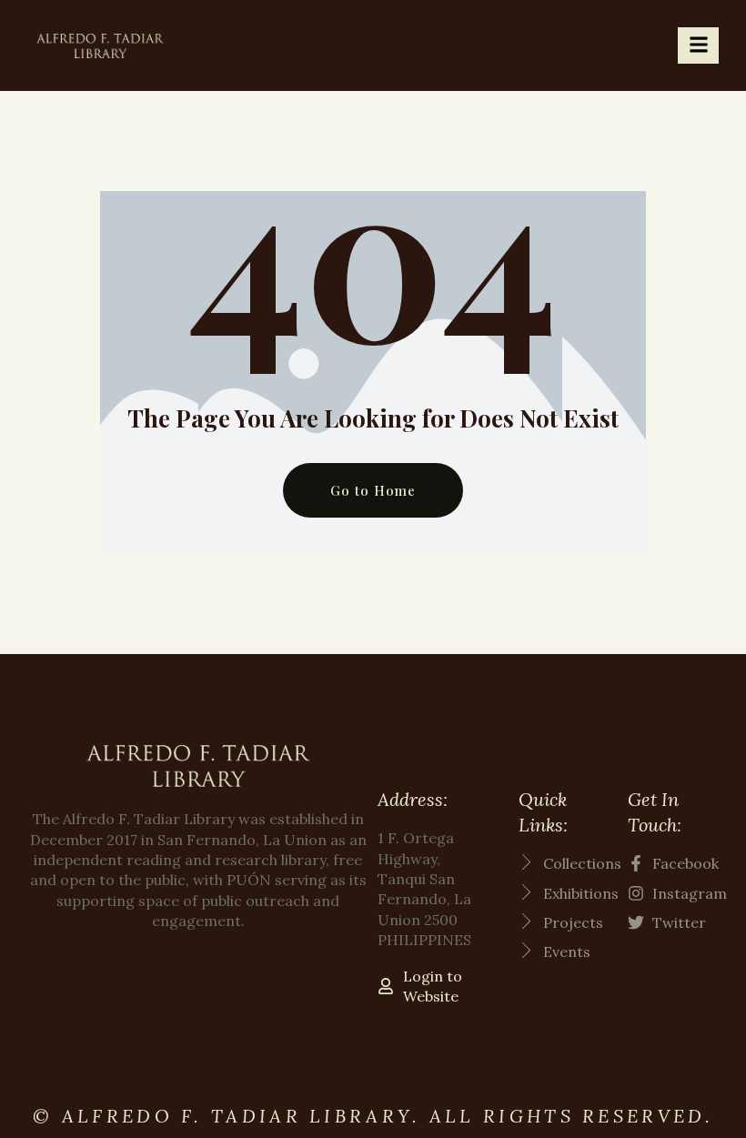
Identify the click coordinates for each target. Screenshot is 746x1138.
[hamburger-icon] (698, 45)
